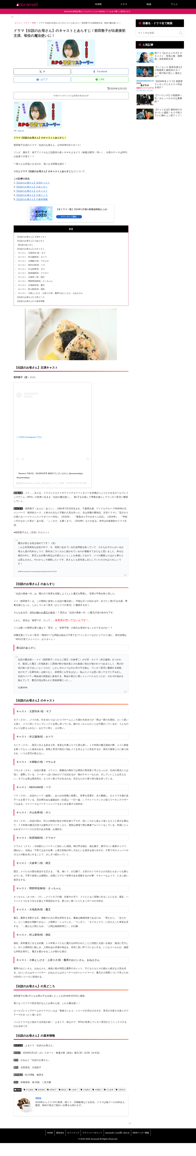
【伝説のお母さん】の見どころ (31, 195)
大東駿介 (98, 1090)
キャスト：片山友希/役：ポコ (31, 269)
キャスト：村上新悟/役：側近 (31, 289)
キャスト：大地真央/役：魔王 (31, 285)
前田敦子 (20, 483)
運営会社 (60, 1133)
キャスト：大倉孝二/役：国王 (31, 277)
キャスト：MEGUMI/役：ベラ (31, 265)
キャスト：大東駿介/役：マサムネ (33, 261)
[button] (181, 33)
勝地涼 (63, 1090)
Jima (38, 1098)
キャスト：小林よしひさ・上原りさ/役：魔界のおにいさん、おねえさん (50, 293)
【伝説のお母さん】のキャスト (31, 191)
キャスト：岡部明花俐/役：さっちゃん (35, 281)
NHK (19, 1090)
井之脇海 (29, 1090)
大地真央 (86, 1090)
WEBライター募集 (141, 1133)
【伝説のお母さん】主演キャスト (32, 183)
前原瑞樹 (41, 1090)
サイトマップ (73, 1133)
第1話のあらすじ (25, 245)
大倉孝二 (74, 1090)
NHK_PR (21, 130)
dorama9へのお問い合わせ (117, 1133)
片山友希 (109, 1090)
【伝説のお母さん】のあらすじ (31, 187)
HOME (50, 1133)
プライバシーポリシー (92, 1133)
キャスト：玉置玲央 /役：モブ (31, 253)
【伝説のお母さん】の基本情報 (31, 199)
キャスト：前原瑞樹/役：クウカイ (33, 273)
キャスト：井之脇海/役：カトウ (32, 257)
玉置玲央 (121, 1090)
